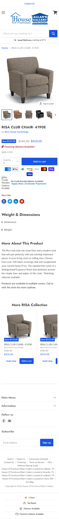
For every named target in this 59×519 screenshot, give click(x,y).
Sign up (47, 442)
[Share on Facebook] (4, 201)
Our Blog (30, 482)
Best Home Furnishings (17, 131)
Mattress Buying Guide (28, 465)
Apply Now (17, 183)
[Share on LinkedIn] (16, 201)
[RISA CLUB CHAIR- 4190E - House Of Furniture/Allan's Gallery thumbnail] (18, 115)
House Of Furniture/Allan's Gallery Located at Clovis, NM (27, 478)
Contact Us (9, 462)
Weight (8, 229)
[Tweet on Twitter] (10, 201)
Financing (21, 462)
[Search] (53, 33)
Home (5, 48)
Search (10, 459)
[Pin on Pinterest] (22, 201)
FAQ (50, 462)
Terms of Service (36, 462)
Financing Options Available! (19, 146)
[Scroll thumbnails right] (54, 115)
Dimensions (10, 222)
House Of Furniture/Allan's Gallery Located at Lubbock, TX (28, 469)
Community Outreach (38, 459)
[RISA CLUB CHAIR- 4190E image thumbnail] (7, 115)
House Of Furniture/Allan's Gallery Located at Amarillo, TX (28, 472)
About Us (21, 459)
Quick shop (11, 361)
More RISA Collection (29, 304)
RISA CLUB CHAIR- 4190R (18, 344)
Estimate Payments (35, 183)
